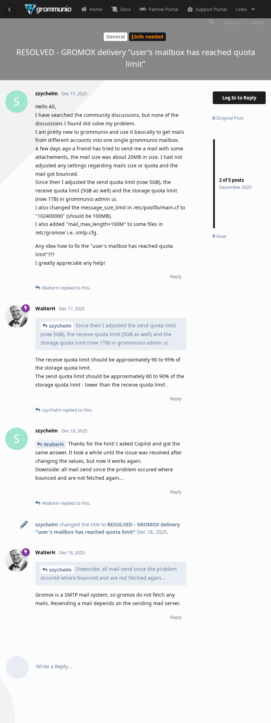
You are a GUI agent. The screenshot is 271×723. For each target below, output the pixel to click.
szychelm (60, 325)
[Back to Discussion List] (9, 9)
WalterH (54, 444)
